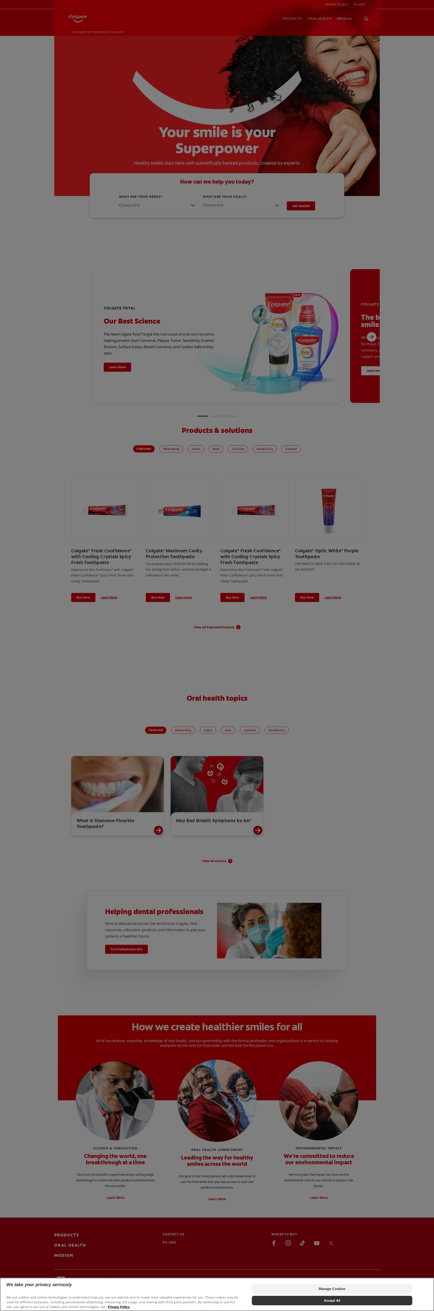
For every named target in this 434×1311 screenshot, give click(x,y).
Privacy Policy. (119, 1306)
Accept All (332, 1300)
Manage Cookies (332, 1289)
